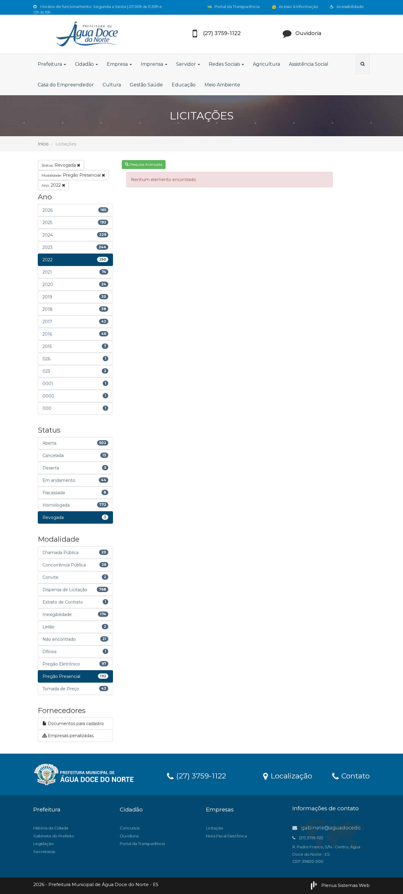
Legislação (43, 843)
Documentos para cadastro (75, 723)
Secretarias (44, 851)
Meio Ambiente (222, 85)
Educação (184, 85)
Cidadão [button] (85, 64)
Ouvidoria (129, 836)
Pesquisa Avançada (145, 164)
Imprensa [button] (152, 64)
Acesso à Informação (298, 6)
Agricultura (266, 64)
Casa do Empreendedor (66, 85)
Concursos (130, 828)
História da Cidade (50, 828)
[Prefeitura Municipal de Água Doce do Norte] (86, 34)
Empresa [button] (118, 64)
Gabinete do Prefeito (53, 836)
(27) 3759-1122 (200, 775)
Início (43, 144)
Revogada (59, 165)
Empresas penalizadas (70, 735)
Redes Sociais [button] (225, 64)
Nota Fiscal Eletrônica (226, 836)
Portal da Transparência (237, 6)
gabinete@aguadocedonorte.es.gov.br (348, 828)
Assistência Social (308, 64)
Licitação (214, 828)
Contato (354, 775)
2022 (52, 185)
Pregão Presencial (72, 175)
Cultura (112, 85)
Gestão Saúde (146, 85)
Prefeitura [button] (50, 64)
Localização (290, 775)
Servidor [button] (186, 64)
